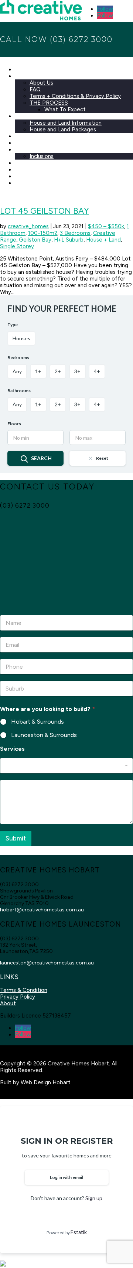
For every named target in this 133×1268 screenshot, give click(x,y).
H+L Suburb (68, 239)
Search (41, 458)
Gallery (24, 176)
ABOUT (24, 76)
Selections (28, 149)
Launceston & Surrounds (44, 734)
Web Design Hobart (46, 1082)
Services (12, 748)
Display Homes (33, 169)
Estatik (79, 1232)
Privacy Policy (17, 996)
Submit (16, 838)
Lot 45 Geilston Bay (44, 211)
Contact (25, 183)
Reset (102, 458)
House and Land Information (66, 122)
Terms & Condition (23, 990)
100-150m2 (42, 233)
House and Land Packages (63, 129)
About (8, 1003)
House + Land (103, 239)
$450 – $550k (106, 226)
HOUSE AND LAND (39, 116)
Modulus (25, 163)
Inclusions (42, 156)
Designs (25, 136)
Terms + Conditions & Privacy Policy (75, 96)
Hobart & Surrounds (37, 721)
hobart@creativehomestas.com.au (42, 910)
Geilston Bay (35, 239)
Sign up (93, 1198)
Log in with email (66, 1177)
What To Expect (65, 109)
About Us (41, 82)
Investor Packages (38, 143)
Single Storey (17, 246)
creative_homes (28, 226)
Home (22, 69)
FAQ (35, 89)
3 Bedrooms (75, 233)
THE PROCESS (49, 102)
